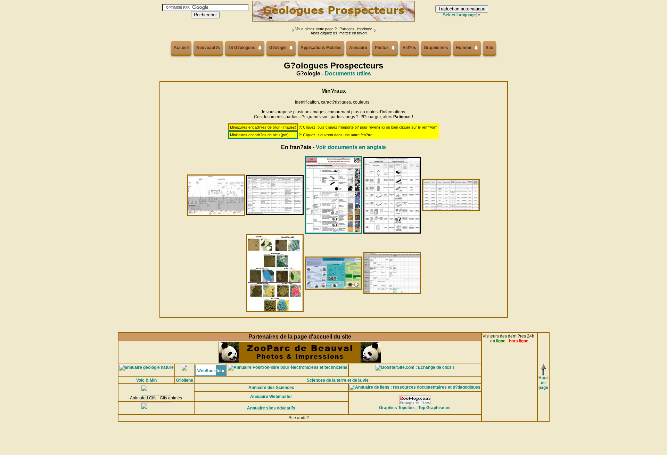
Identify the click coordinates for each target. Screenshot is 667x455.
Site (489, 47)
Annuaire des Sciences (271, 387)
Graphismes (436, 47)
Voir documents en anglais (351, 147)
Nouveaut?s (208, 47)
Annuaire (358, 47)
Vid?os (409, 47)
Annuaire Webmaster (271, 396)
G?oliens (184, 380)
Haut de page (543, 382)
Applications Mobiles (320, 47)
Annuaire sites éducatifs (271, 408)
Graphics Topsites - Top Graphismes (415, 407)
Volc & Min (146, 380)
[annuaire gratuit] (184, 367)
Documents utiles (348, 73)
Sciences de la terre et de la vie (338, 380)
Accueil (181, 47)
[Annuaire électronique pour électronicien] (287, 367)
